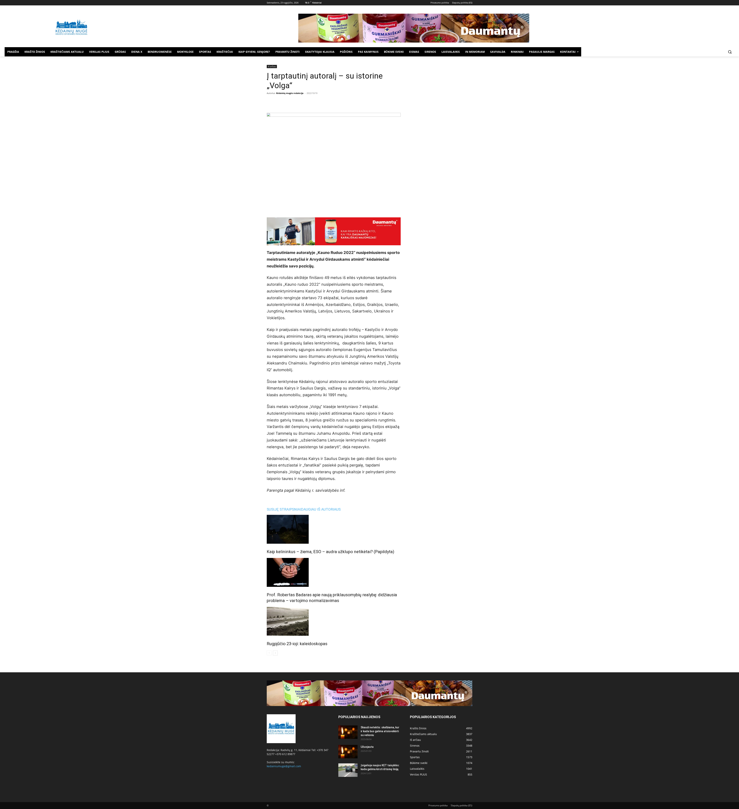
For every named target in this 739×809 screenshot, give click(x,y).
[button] (729, 51)
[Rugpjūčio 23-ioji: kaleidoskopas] (334, 621)
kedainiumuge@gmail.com (284, 766)
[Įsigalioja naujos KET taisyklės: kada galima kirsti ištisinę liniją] (348, 770)
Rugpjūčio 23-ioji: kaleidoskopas (297, 643)
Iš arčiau (272, 66)
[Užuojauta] (348, 751)
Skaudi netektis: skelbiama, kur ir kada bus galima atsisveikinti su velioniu (380, 731)
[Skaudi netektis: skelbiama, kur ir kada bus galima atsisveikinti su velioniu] (348, 732)
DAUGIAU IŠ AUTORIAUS (321, 509)
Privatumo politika (438, 805)
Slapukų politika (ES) (461, 805)
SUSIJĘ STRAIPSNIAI (284, 509)
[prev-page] (269, 653)
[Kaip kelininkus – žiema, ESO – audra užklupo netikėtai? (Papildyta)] (334, 529)
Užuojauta (367, 746)
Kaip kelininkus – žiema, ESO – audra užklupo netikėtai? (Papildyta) (330, 551)
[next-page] (275, 653)
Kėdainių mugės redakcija (289, 93)
